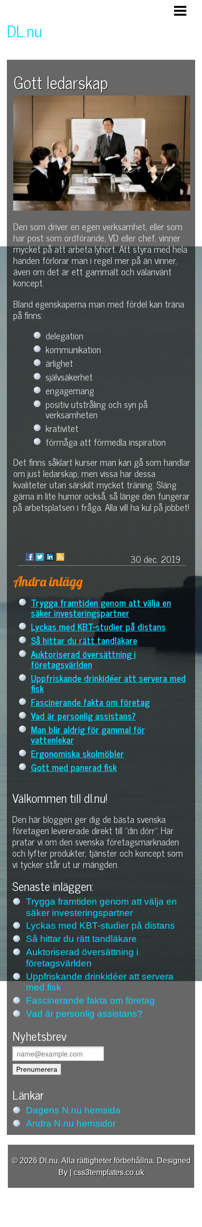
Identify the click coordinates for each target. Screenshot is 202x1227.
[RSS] (60, 557)
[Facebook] (29, 557)
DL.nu (24, 30)
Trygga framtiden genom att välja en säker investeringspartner (101, 607)
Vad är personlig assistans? (83, 715)
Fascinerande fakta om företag (90, 701)
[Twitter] (40, 557)
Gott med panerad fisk (74, 766)
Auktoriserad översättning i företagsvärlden (83, 659)
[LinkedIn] (50, 557)
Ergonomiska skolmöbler (77, 753)
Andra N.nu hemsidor (71, 1123)
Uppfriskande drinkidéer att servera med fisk (108, 683)
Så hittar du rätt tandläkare (84, 640)
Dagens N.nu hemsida (73, 1110)
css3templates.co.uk (109, 1172)
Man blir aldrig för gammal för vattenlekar (88, 734)
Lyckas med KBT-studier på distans (98, 626)
